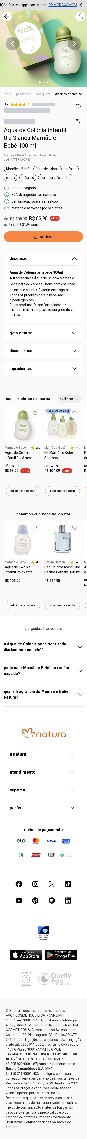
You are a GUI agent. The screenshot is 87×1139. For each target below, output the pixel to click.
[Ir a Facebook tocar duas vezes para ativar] (19, 884)
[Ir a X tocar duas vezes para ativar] (51, 884)
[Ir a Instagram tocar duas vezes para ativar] (35, 884)
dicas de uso (21, 350)
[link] (23, 457)
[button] (78, 106)
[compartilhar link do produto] (78, 120)
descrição (19, 258)
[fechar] (80, 5)
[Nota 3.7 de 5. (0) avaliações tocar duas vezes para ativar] (43, 104)
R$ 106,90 (12, 466)
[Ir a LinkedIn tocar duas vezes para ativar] (68, 900)
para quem (43, 94)
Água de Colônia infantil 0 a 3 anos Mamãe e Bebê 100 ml (35, 138)
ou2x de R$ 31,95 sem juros (25, 225)
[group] (38, 4)
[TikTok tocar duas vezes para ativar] (68, 884)
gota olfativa (21, 333)
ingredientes (21, 368)
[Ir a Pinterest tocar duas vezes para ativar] (35, 900)
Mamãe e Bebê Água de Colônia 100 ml (30, 155)
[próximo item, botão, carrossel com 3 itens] (75, 4)
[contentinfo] (36, 447)
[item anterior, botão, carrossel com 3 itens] (12, 43)
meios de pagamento (43, 829)
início (7, 94)
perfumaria (23, 94)
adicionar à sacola (22, 491)
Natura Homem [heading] (55, 562)
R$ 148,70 (51, 466)
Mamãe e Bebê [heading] (15, 447)
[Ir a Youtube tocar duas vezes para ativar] (19, 900)
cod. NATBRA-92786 (17, 159)
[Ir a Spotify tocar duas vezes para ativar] (51, 900)
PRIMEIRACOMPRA (63, 5)
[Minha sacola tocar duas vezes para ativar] (80, 16)
